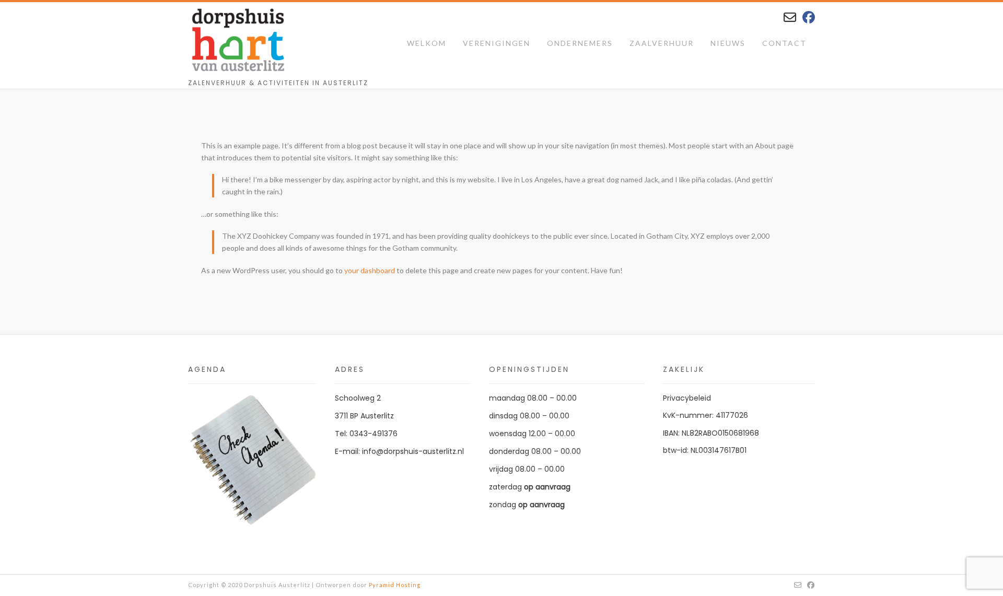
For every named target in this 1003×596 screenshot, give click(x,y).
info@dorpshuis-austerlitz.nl (413, 451)
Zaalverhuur (661, 43)
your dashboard (369, 270)
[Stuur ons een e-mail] (790, 17)
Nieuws (727, 43)
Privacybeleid (687, 398)
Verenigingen (496, 43)
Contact (784, 43)
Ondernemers (580, 43)
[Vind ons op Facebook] (808, 17)
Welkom (426, 43)
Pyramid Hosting (395, 584)
